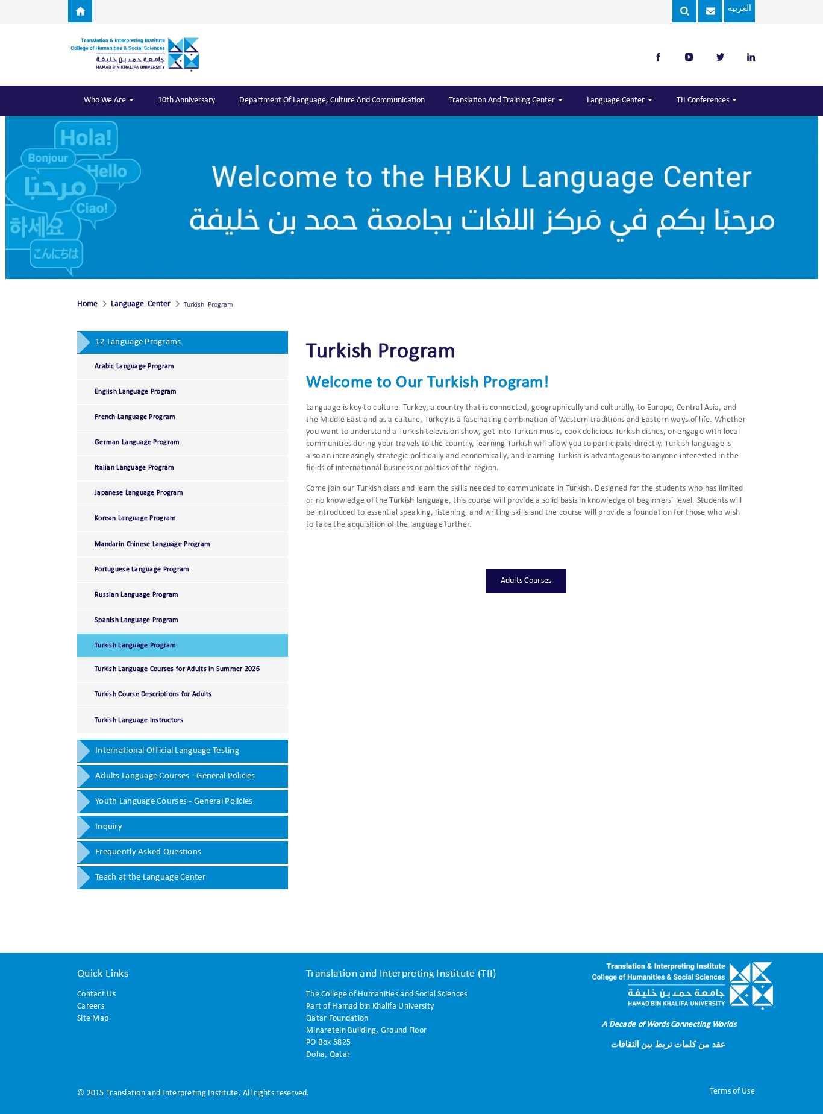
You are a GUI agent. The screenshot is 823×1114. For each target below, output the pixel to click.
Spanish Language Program (137, 620)
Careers (90, 1006)
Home (87, 304)
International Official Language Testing (167, 750)
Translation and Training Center (503, 100)
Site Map (92, 1018)
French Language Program (135, 417)
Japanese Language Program (139, 493)
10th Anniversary (186, 100)
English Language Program (136, 391)
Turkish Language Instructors (139, 720)
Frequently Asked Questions (148, 852)
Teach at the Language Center (150, 877)
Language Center (616, 100)
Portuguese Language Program (142, 569)
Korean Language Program (135, 518)
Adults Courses (526, 580)
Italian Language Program (135, 467)
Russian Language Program (137, 595)
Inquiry (108, 826)
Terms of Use (732, 1091)
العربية (739, 8)
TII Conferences (704, 100)
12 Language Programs (138, 342)
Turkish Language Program (136, 645)
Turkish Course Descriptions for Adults (153, 694)
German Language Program (137, 442)
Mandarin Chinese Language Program (152, 544)
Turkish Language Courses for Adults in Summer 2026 (177, 669)
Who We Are (106, 100)
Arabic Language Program (134, 366)
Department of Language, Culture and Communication (332, 100)
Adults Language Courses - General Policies (175, 776)
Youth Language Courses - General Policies (173, 801)
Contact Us (96, 994)
